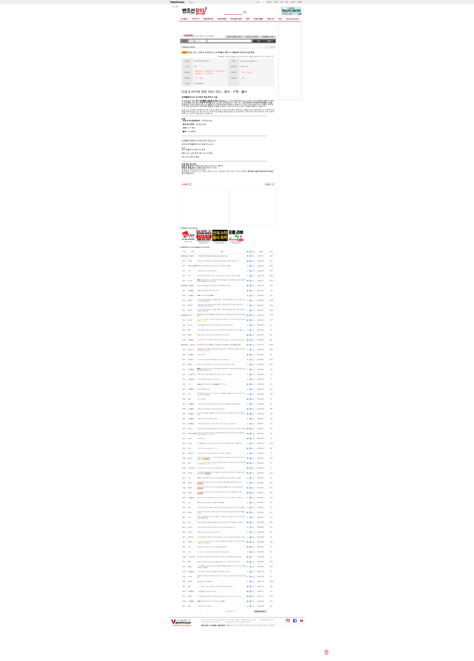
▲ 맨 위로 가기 (231, 611)
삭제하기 (185, 184)
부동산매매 (258, 19)
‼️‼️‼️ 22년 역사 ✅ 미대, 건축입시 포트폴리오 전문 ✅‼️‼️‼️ (219, 345)
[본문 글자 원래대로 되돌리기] (268, 47)
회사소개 (204, 625)
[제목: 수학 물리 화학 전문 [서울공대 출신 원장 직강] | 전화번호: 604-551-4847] (220, 241)
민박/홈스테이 (236, 19)
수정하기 (268, 184)
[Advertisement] (228, 27)
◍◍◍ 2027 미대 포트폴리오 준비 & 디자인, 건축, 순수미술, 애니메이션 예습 (221, 315)
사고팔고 (184, 19)
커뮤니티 (270, 19)
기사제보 (213, 625)
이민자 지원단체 (268, 625)
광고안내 (221, 625)
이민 (280, 19)
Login (191, 2)
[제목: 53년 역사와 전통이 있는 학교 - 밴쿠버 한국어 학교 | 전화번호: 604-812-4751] (204, 241)
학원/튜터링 (208, 19)
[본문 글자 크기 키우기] (266, 47)
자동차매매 (221, 19)
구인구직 (195, 19)
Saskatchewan (292, 19)
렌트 (248, 19)
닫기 (174, 7)
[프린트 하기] (270, 47)
